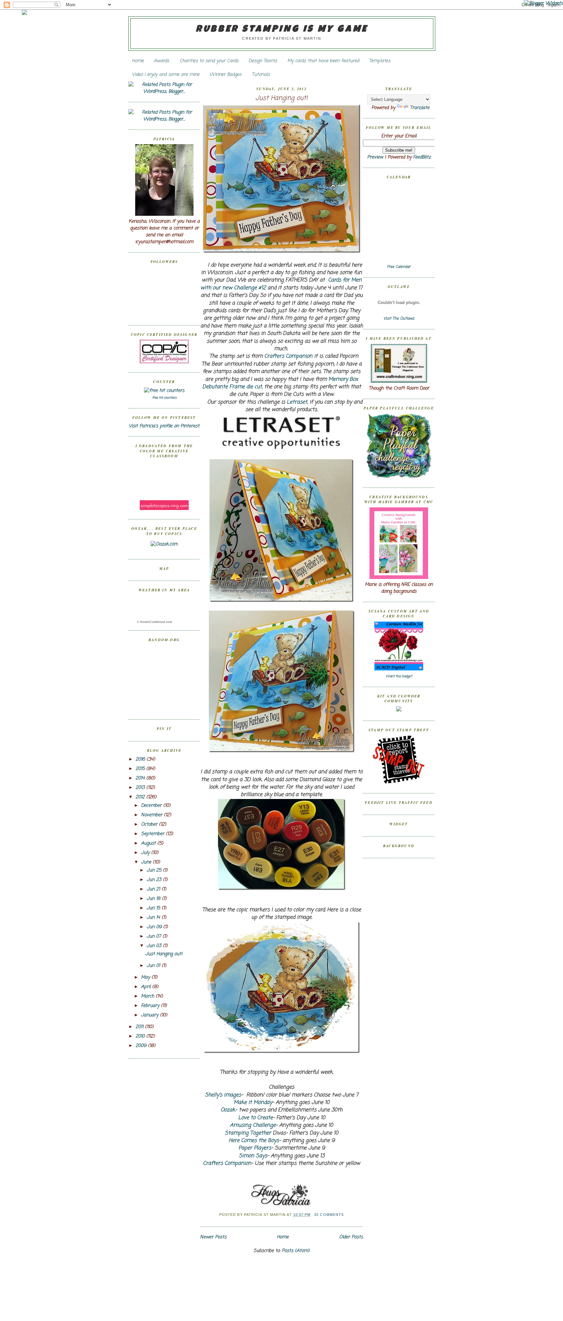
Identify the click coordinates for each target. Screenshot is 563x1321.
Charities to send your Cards (209, 61)
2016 (141, 759)
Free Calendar (399, 267)
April (146, 987)
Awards (161, 61)
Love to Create (255, 1118)
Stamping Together (248, 1133)
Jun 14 (154, 917)
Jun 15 (154, 908)
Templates (379, 61)
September (153, 834)
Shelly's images (223, 1095)
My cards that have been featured (323, 61)
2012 (141, 797)
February (151, 1005)
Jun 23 (155, 879)
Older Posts (351, 1237)
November (152, 815)
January (150, 1015)
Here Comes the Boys (254, 1141)
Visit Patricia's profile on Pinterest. (164, 426)
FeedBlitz (422, 157)
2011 (140, 1027)
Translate (419, 107)
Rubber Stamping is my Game (282, 29)
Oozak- (229, 1110)
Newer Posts (213, 1237)
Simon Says (253, 1156)
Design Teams (263, 61)
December (152, 805)
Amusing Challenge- (254, 1125)
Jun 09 (155, 927)
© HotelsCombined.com (154, 622)
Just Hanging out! (163, 954)
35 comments (329, 1215)
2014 (141, 778)
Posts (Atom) (296, 1250)
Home (138, 61)
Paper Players (254, 1148)
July (146, 852)
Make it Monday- (254, 1103)
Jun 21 (154, 889)
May (146, 977)
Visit (398, 319)
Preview (375, 157)
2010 (141, 1036)
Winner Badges (225, 74)
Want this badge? (399, 676)
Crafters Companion (288, 356)
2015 (141, 768)
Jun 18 (154, 898)
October (150, 824)
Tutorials (261, 74)
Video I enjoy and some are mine (165, 74)
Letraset (297, 402)
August (149, 843)
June (147, 862)
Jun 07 (155, 936)
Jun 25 (155, 870)
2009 (142, 1045)
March (148, 996)
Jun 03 (155, 946)
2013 (141, 787)
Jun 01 (154, 965)
